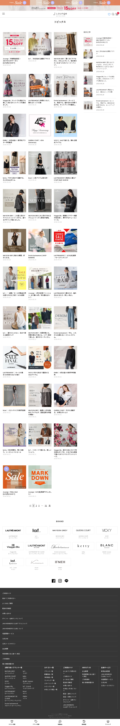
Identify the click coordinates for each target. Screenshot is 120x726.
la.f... (25, 672)
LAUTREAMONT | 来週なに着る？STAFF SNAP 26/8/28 (65, 179)
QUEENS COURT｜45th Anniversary (36, 141)
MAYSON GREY (10, 672)
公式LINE (5, 639)
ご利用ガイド (6, 593)
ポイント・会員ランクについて (12, 618)
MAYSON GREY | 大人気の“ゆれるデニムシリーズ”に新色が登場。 (39, 216)
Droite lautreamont (13, 704)
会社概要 (5, 649)
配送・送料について (69, 694)
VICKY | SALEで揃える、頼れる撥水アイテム (65, 141)
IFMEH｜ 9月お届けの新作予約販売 (65, 373)
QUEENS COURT (10, 677)
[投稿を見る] (14, 33)
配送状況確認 (6, 608)
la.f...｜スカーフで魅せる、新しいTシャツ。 (39, 451)
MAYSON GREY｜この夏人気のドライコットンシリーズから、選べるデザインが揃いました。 (14, 217)
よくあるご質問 (7, 603)
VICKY (7, 682)
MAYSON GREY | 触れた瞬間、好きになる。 (14, 256)
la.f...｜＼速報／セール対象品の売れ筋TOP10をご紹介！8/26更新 (14, 294)
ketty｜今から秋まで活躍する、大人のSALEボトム (14, 179)
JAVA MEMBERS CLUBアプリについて (14, 623)
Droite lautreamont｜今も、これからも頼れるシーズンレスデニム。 (65, 335)
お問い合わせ (6, 613)
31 (46, 505)
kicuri (25, 692)
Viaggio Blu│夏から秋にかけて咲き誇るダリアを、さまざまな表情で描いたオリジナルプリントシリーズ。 (65, 453)
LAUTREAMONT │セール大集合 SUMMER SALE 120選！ (13, 373)
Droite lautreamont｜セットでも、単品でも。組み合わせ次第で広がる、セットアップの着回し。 (65, 102)
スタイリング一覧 (50, 683)
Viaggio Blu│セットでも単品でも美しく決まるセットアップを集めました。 (14, 102)
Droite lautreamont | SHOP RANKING (37, 256)
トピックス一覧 (49, 686)
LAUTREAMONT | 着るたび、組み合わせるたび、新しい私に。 (65, 294)
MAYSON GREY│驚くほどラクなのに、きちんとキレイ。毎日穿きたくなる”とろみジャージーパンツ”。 (65, 62)
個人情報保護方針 (8, 664)
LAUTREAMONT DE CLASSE (13, 698)
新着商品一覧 (48, 674)
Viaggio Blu (10, 687)
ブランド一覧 (48, 671)
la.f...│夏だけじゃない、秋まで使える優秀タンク (14, 334)
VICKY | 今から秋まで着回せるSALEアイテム (38, 373)
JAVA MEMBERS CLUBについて (12, 628)
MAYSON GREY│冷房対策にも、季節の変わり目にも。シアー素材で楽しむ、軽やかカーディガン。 (39, 335)
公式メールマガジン (8, 644)
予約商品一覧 (48, 677)
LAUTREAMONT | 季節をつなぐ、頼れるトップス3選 (39, 101)
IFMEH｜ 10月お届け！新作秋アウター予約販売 (14, 141)
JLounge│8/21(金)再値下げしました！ (40, 493)
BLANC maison (28, 682)
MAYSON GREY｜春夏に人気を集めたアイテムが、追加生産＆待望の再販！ (39, 412)
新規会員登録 (105, 671)
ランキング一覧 (49, 680)
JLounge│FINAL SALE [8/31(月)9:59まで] (10, 493)
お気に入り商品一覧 (50, 689)
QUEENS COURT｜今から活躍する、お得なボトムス (64, 411)
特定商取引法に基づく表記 (11, 654)
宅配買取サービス (8, 634)
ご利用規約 (6, 659)
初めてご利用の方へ (8, 598)
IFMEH (25, 697)
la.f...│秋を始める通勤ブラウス (39, 59)
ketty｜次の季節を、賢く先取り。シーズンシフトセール (13, 451)
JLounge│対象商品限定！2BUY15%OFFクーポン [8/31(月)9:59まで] (12, 61)
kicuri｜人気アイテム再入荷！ (38, 178)
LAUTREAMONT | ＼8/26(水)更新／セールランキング (65, 256)
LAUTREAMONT (10, 692)
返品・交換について (69, 697)
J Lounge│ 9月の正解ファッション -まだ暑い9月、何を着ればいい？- (39, 295)
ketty (25, 677)
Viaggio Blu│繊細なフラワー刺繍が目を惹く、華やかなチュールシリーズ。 (65, 217)
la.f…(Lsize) (28, 687)
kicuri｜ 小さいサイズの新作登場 (14, 410)
